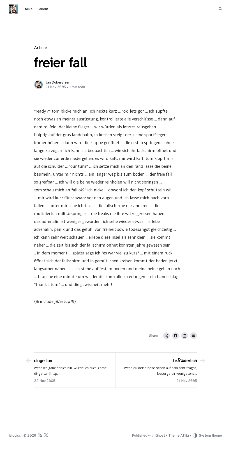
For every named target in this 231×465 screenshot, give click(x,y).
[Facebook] (175, 335)
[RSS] (40, 435)
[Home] (13, 9)
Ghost (160, 435)
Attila (184, 435)
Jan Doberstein (57, 82)
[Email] (193, 335)
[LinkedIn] (184, 335)
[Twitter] (166, 335)
